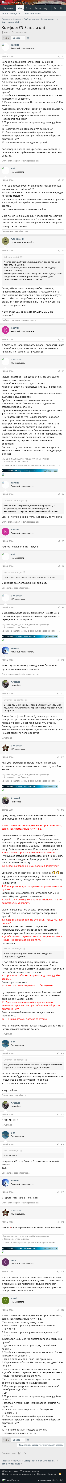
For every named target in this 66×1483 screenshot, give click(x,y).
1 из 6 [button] (6, 37)
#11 (62, 693)
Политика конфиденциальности (18, 1473)
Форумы (23, 8)
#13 (62, 810)
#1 (63, 56)
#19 (62, 1271)
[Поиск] (61, 8)
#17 (62, 1192)
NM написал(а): (11, 1150)
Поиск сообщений (32, 13)
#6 (63, 494)
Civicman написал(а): (14, 500)
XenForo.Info (58, 1480)
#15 (62, 1114)
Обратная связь (10, 1471)
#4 (63, 339)
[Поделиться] (59, 57)
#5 (63, 371)
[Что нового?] (55, 8)
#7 (63, 541)
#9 (63, 607)
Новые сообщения (11, 13)
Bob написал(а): (11, 256)
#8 (63, 566)
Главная (8, 8)
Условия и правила (29, 1471)
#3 (63, 250)
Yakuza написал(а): (13, 572)
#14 (62, 1053)
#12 (62, 757)
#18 (62, 1222)
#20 (62, 1310)
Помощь (41, 1473)
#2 (63, 180)
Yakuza (7, 32)
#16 (62, 1144)
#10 (62, 660)
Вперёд (17, 37)
